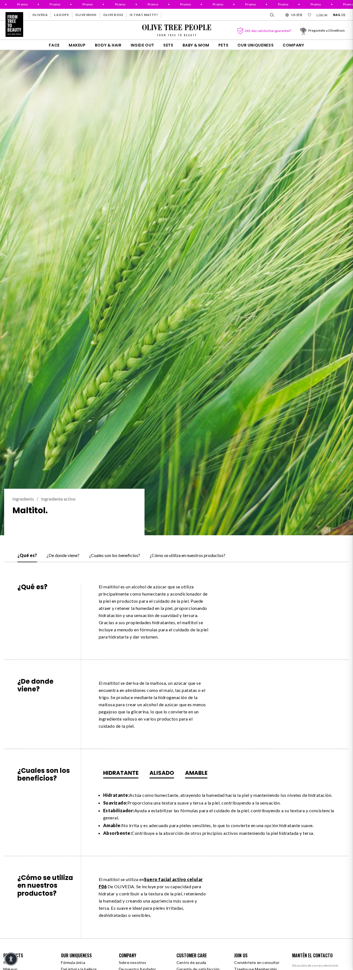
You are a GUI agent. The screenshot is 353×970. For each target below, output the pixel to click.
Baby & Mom (196, 45)
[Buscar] (271, 15)
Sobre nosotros (132, 962)
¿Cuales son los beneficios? (114, 555)
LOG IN (322, 15)
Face (54, 45)
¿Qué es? (27, 555)
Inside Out (142, 45)
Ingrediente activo (58, 498)
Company (293, 45)
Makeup (77, 45)
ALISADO (161, 773)
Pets (223, 45)
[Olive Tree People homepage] (14, 24)
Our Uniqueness (255, 45)
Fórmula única (73, 962)
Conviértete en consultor (256, 962)
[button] (11, 959)
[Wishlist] (309, 15)
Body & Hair (108, 45)
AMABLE (196, 773)
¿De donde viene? (63, 555)
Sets (168, 45)
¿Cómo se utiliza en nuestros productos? (187, 555)
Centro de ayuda (191, 962)
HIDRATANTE (120, 773)
